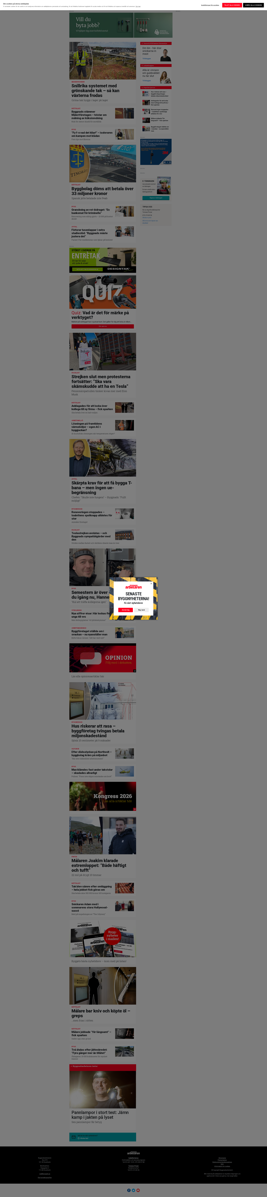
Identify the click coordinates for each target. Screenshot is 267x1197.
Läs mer (138, 6)
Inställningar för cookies (210, 5)
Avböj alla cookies (253, 5)
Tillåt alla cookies (232, 5)
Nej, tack (141, 610)
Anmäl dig (125, 610)
